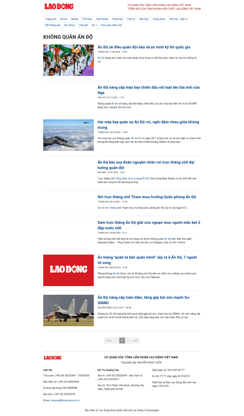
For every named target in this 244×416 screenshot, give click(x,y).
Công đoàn (159, 19)
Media (74, 19)
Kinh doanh (102, 19)
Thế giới (83, 25)
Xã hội (63, 19)
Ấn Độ (101, 57)
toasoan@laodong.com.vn (65, 400)
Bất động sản (52, 25)
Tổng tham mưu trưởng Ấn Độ (132, 178)
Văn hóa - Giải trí (178, 19)
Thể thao (87, 19)
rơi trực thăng (109, 207)
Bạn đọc (144, 19)
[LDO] (68, 60)
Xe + (94, 25)
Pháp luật (117, 19)
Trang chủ (50, 19)
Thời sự (131, 19)
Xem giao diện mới (111, 25)
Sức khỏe (69, 25)
